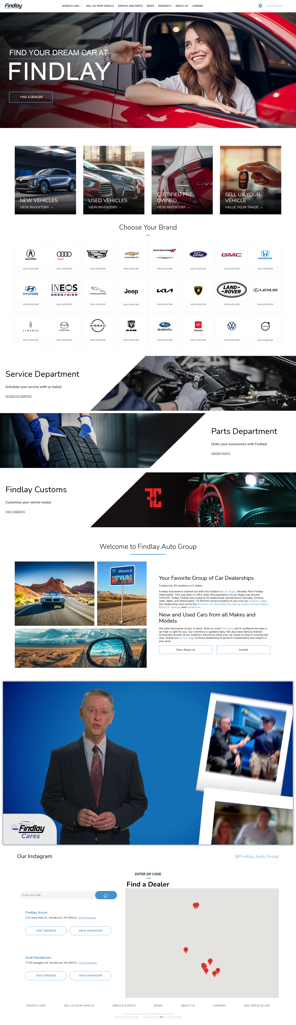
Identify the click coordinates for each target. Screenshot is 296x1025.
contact (243, 650)
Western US (205, 604)
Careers (197, 6)
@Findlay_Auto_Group (257, 856)
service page (187, 638)
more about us (185, 650)
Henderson (193, 607)
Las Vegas (229, 591)
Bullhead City (222, 604)
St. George (173, 607)
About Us (181, 6)
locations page (258, 601)
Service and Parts (130, 6)
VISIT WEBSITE (46, 931)
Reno (162, 607)
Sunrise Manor (259, 604)
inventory (227, 628)
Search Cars (70, 6)
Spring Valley (240, 604)
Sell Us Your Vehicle (100, 6)
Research (164, 6)
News (150, 6)
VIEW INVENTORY (31, 269)
